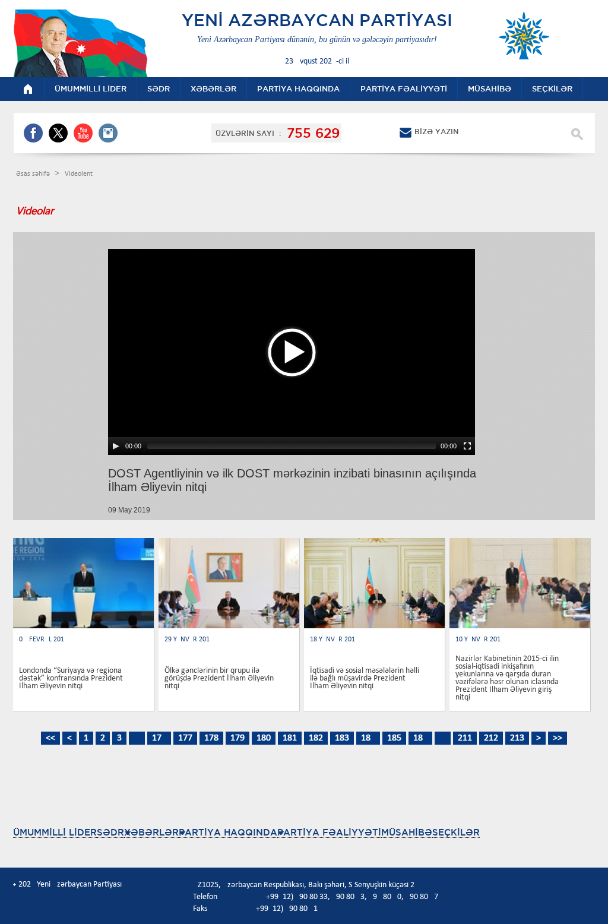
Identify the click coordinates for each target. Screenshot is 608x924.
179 (237, 738)
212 (491, 738)
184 (368, 738)
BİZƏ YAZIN (436, 131)
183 (342, 738)
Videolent (79, 174)
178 (211, 738)
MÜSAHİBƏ (406, 832)
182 (316, 738)
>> (557, 738)
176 (159, 738)
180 (263, 738)
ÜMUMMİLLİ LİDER (55, 832)
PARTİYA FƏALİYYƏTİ (329, 832)
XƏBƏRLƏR (151, 832)
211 (465, 738)
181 (290, 738)
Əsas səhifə (34, 174)
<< (50, 738)
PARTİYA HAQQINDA (228, 832)
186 (420, 738)
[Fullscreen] (467, 446)
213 (517, 738)
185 (394, 738)
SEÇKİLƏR (456, 832)
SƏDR (110, 832)
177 (185, 738)
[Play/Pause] (116, 446)
